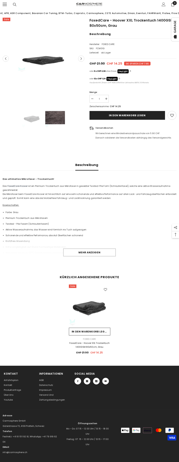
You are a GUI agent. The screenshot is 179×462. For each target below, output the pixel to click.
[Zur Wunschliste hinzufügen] (172, 115)
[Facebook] (77, 381)
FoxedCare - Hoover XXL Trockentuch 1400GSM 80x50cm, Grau (89, 345)
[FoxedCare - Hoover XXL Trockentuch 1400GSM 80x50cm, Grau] (89, 305)
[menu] (5, 4)
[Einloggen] (164, 4)
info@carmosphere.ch (15, 452)
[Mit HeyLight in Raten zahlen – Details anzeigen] (130, 71)
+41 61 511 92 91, (21, 436)
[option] (43, 59)
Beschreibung (86, 165)
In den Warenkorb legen (127, 115)
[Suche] (15, 4)
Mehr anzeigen (89, 252)
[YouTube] (105, 381)
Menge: (94, 92)
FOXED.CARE (108, 44)
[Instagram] (87, 381)
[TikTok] (96, 381)
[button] (6, 58)
